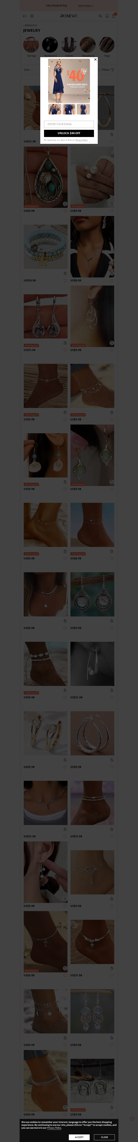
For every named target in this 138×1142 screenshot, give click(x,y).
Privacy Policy (54, 1128)
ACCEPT (79, 1137)
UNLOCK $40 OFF (69, 133)
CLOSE (104, 1137)
